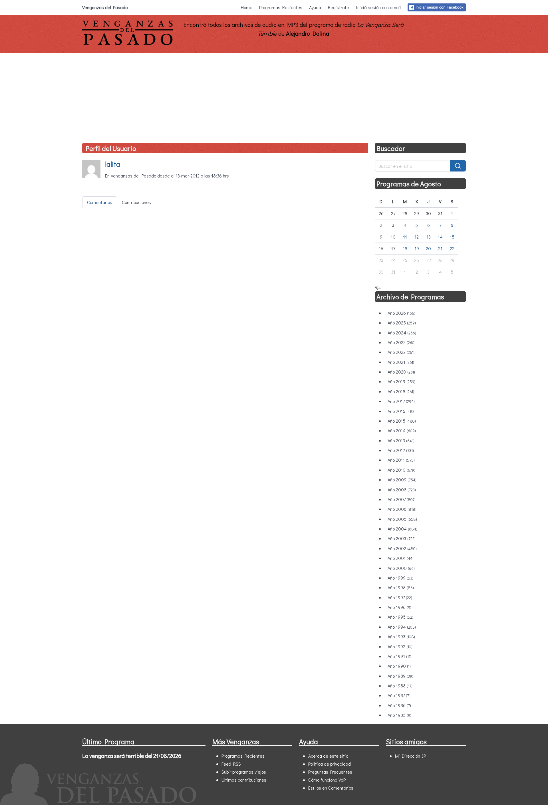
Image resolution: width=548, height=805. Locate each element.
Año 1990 (399, 666)
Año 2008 (402, 490)
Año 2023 (402, 342)
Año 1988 (400, 686)
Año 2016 (402, 411)
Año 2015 (402, 421)
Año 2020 (401, 372)
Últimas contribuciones (243, 780)
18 (405, 248)
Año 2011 (401, 460)
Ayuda (315, 7)
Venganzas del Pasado (105, 7)
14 (440, 237)
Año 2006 (402, 509)
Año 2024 (402, 333)
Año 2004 (402, 529)
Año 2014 (402, 430)
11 (405, 237)
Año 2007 (402, 499)
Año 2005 (402, 519)
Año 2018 (401, 391)
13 (428, 237)
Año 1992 (400, 646)
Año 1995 (400, 617)
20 (428, 248)
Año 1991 (399, 656)
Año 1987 (400, 695)
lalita (112, 164)
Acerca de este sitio (328, 756)
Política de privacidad (329, 764)
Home (246, 7)
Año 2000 (401, 568)
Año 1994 (402, 627)
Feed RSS (231, 764)
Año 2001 (401, 558)
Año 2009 (402, 480)
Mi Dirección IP (410, 756)
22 (452, 248)
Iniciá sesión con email (378, 7)
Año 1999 (400, 578)
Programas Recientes (280, 7)
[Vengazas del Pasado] (127, 44)
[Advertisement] (274, 96)
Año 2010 (401, 470)
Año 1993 (401, 636)
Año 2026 (401, 313)
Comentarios (99, 202)
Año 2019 (401, 381)
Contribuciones (136, 202)
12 (416, 237)
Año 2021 (401, 362)
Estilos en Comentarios (330, 788)
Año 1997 (400, 597)
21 (440, 248)
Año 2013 (401, 440)
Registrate (338, 7)
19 (416, 248)
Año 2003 (402, 538)
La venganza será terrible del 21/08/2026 (131, 755)
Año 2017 (401, 401)
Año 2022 (401, 352)
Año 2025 (402, 323)
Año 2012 (401, 450)
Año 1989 (400, 676)
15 (452, 237)
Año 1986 (399, 705)
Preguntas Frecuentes (330, 772)
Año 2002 (402, 548)
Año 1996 (399, 607)
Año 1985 (399, 715)
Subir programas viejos (243, 772)
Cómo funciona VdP (327, 780)
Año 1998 (401, 587)
